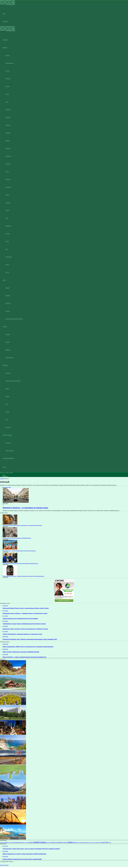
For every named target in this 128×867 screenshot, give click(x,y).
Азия (4, 280)
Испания (7, 233)
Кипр (6, 249)
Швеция (7, 210)
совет (106, 842)
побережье (82, 842)
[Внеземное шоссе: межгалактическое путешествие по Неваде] (13, 764)
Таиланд (7, 311)
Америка (5, 365)
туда (110, 842)
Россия (7, 272)
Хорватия (7, 148)
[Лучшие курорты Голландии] (13, 809)
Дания (6, 101)
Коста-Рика (8, 427)
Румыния (7, 179)
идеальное (26, 842)
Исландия (7, 163)
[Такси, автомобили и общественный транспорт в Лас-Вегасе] (13, 734)
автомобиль (2, 842)
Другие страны (7, 435)
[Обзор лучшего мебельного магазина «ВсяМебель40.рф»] (10, 536)
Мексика (7, 411)
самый (103, 842)
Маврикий (7, 349)
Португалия (8, 187)
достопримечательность (18, 842)
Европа (5, 47)
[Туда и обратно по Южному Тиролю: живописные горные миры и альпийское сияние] (13, 794)
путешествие (93, 842)
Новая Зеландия (9, 450)
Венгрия (7, 86)
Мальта (7, 171)
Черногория (8, 156)
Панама (7, 396)
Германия (7, 78)
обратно (65, 842)
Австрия (7, 70)
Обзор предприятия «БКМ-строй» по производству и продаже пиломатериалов (22, 525)
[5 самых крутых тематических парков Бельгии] (13, 824)
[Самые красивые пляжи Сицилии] (13, 749)
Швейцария (8, 225)
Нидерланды (8, 256)
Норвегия (7, 132)
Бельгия (7, 55)
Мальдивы (8, 303)
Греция (7, 94)
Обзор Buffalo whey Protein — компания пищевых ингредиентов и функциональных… (24, 576)
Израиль (7, 287)
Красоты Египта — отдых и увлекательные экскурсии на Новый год (19, 550)
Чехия (6, 218)
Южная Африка (9, 357)
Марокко (7, 342)
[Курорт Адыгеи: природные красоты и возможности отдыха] (13, 689)
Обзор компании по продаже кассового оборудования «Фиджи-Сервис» (20, 563)
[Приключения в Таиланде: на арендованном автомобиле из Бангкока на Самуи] (13, 839)
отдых (70, 842)
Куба (6, 404)
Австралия (8, 442)
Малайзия (7, 295)
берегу (6, 842)
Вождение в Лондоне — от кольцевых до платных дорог (25, 508)
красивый (31, 842)
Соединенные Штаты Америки (13, 380)
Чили (6, 419)
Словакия (7, 202)
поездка (86, 842)
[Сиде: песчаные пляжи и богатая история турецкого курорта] (13, 779)
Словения (7, 125)
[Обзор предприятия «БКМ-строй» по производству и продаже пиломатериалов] (10, 524)
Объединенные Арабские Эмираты (14, 318)
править (89, 842)
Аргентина (8, 373)
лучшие (52, 842)
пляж (78, 842)
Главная (2, 478)
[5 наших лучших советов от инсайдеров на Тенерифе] (13, 674)
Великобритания (9, 63)
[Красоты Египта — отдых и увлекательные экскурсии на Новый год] (10, 549)
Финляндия (8, 109)
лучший (57, 842)
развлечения (98, 842)
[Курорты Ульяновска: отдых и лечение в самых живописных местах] (13, 719)
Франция (7, 140)
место (61, 842)
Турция (7, 241)
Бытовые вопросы (8, 458)
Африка (5, 326)
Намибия (7, 334)
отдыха (75, 842)
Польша (7, 194)
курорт (37, 842)
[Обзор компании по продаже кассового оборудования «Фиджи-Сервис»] (10, 562)
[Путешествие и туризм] (7, 4)
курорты (43, 842)
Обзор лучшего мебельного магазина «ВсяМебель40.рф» (17, 538)
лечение (48, 842)
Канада (7, 388)
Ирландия (7, 117)
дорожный (10, 842)
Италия (7, 264)
